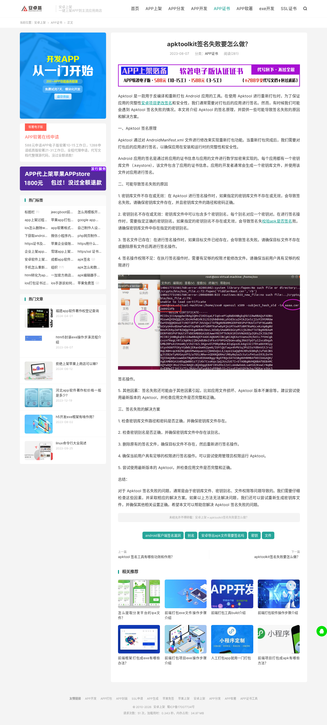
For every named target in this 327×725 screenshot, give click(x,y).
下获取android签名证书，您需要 (37, 236)
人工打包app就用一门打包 (231, 658)
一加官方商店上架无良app (63, 275)
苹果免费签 (88, 283)
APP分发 (176, 8)
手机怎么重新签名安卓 (37, 267)
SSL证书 (289, 8)
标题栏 (32, 212)
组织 (57, 267)
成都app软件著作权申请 (63, 259)
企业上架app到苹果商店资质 (37, 251)
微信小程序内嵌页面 (63, 236)
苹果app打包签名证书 (63, 220)
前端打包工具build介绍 (228, 613)
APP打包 (106, 698)
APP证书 (222, 8)
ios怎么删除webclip (37, 228)
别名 (191, 535)
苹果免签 (168, 698)
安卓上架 (36, 8)
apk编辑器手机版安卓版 (89, 275)
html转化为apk (37, 275)
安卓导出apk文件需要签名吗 (222, 535)
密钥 (254, 535)
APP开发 (199, 8)
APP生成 (152, 698)
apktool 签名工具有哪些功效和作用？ (146, 557)
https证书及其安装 (37, 243)
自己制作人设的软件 (89, 228)
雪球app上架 (63, 251)
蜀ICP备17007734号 (181, 707)
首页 (135, 8)
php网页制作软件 (89, 236)
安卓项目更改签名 (156, 102)
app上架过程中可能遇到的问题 (37, 220)
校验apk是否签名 (277, 221)
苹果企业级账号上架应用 (63, 243)
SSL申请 (137, 698)
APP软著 (245, 8)
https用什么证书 (89, 243)
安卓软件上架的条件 (37, 259)
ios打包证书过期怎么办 (37, 283)
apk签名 (86, 259)
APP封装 (122, 698)
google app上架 (89, 220)
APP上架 (154, 8)
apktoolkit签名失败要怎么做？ (209, 44)
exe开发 (266, 8)
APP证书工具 (249, 698)
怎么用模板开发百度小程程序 (89, 212)
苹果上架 (184, 698)
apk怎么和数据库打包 (89, 267)
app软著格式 (63, 228)
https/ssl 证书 (89, 251)
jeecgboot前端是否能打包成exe (63, 212)
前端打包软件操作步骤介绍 (278, 613)
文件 (268, 535)
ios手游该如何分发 (63, 283)
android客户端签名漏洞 (163, 535)
